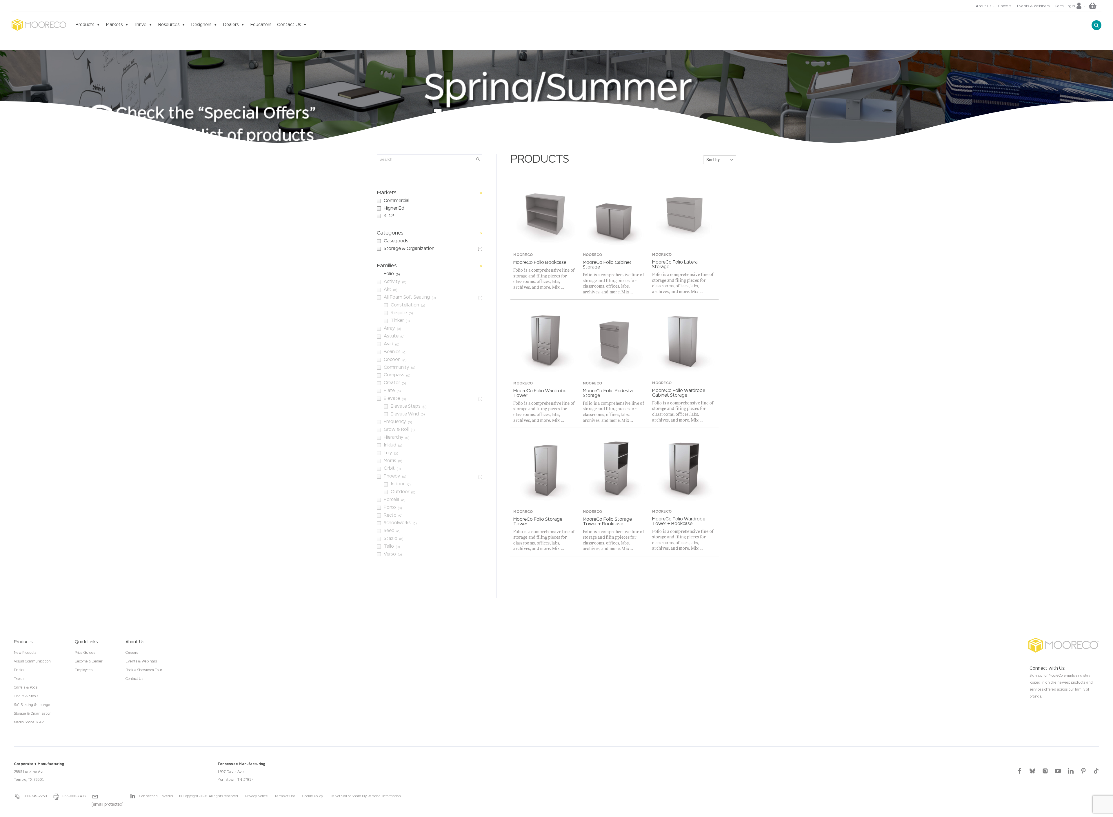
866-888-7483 (74, 796)
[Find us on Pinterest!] (1083, 770)
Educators (260, 25)
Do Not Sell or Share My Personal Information (365, 796)
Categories (390, 233)
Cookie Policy (312, 796)
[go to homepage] (1063, 645)
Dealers (231, 25)
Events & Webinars (141, 661)
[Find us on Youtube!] (1058, 770)
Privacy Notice (256, 796)
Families (387, 265)
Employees (83, 670)
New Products (25, 653)
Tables (19, 679)
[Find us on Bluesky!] (1032, 770)
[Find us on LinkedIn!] (1071, 770)
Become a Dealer (88, 661)
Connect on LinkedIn (156, 796)
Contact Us (289, 25)
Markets (114, 25)
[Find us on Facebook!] (1020, 770)
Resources (168, 25)
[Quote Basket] (1095, 6)
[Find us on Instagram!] (1045, 770)
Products (85, 25)
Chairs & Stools (26, 696)
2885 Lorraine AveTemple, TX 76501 (39, 772)
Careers (132, 653)
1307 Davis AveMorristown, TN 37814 (241, 772)
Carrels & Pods (25, 687)
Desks (19, 670)
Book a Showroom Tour (144, 670)
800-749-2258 (35, 796)
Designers (201, 25)
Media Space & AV (29, 722)
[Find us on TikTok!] (1096, 770)
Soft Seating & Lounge (32, 705)
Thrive (140, 25)
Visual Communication (32, 661)
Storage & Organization (33, 714)
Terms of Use (285, 796)
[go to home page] (39, 25)
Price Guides (85, 653)
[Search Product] (1096, 25)
